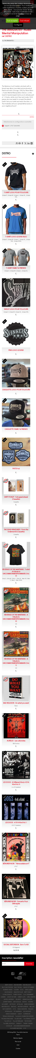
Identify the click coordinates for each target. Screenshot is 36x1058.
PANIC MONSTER (22, 1009)
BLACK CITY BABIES (29, 987)
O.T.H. (14, 1009)
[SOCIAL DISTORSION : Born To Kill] (16, 928)
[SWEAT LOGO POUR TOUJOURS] (16, 292)
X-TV (24, 1028)
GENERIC (3, 997)
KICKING (30, 1002)
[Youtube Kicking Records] (18, 977)
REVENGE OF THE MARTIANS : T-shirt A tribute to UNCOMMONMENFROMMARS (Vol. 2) (16, 572)
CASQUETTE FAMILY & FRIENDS (16, 429)
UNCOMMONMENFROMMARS (22, 1026)
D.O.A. (22, 990)
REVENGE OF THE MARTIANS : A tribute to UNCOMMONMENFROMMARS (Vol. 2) (16, 618)
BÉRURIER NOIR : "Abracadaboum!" (16, 864)
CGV (18, 1045)
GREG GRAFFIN (31, 997)
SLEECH (20, 1014)
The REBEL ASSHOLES (9, 1023)
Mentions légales (18, 1038)
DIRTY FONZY (27, 992)
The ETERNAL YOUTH (29, 1018)
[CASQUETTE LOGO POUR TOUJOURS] (16, 373)
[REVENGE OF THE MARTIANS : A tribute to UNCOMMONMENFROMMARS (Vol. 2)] (16, 600)
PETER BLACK (8, 1011)
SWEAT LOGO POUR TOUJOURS (16, 309)
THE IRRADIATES (8, 40)
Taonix (18, 1034)
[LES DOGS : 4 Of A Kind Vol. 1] (16, 807)
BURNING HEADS (7, 990)
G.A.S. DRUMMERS (28, 994)
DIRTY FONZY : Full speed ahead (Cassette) (16, 498)
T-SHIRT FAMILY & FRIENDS (16, 268)
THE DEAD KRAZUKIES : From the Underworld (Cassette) (16, 530)
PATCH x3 (16, 468)
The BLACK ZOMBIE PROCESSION (24, 1016)
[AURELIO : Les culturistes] (16, 725)
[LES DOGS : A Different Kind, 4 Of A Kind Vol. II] (16, 765)
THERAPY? (19, 1023)
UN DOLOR (9, 1026)
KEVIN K (24, 1002)
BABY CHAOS (8, 985)
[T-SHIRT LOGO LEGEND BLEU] (16, 219)
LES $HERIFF (5, 1004)
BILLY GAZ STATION (7, 987)
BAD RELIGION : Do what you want (16, 703)
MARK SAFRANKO (29, 1004)
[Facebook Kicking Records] (13, 973)
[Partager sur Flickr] (32, 143)
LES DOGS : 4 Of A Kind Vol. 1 (16, 822)
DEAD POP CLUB (18, 992)
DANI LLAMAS (29, 990)
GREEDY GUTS (21, 997)
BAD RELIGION (27, 985)
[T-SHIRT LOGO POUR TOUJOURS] (16, 176)
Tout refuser (24, 20)
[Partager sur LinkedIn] (29, 143)
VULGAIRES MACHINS (16, 1028)
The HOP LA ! (7, 1021)
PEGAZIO (30, 1009)
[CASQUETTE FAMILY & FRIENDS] (16, 412)
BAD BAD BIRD (18, 985)
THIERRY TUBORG (28, 1023)
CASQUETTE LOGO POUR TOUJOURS (16, 390)
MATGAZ (13, 1006)
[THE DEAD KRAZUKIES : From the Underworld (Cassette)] (16, 518)
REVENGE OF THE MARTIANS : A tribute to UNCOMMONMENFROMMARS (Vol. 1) (16, 662)
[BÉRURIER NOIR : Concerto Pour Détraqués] (16, 886)
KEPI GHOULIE (17, 1002)
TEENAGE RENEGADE (8, 1016)
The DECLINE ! (18, 1018)
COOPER (16, 990)
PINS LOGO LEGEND (16, 350)
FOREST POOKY (17, 994)
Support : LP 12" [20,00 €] (12, 126)
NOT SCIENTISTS (7, 1009)
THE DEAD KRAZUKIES (7, 1018)
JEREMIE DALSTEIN (27, 999)
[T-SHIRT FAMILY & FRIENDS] (16, 257)
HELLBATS (18, 999)
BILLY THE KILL (18, 987)
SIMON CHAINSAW (11, 1014)
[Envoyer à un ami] (17, 143)
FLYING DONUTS (7, 994)
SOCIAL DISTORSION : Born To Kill (16, 945)
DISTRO (6, 153)
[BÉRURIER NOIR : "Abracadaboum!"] (16, 847)
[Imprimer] (19, 143)
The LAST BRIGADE (18, 1021)
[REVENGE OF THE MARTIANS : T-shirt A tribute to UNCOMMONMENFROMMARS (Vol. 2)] (16, 554)
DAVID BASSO (8, 992)
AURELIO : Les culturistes (16, 741)
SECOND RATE (27, 1011)
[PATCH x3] (16, 452)
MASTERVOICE (6, 1006)
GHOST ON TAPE (11, 997)
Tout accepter (12, 20)
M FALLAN (20, 1004)
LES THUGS (13, 1004)
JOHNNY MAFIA (7, 1002)
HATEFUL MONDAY (9, 999)
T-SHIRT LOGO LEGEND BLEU (16, 237)
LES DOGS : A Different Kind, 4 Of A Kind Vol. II (16, 783)
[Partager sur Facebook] (22, 143)
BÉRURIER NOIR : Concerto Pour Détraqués (16, 902)
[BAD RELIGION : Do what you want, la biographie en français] (16, 688)
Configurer (18, 25)
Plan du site (18, 1041)
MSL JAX (32, 1006)
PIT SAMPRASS (18, 1011)
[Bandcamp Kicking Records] (22, 973)
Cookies (21, 14)
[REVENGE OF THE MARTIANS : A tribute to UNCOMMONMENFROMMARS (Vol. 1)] (16, 644)
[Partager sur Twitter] (25, 143)
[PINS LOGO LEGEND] (16, 333)
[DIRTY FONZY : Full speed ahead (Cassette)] (16, 486)
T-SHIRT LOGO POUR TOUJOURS (16, 192)
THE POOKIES (28, 1021)
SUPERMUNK (26, 1014)
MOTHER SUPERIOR (23, 1006)
